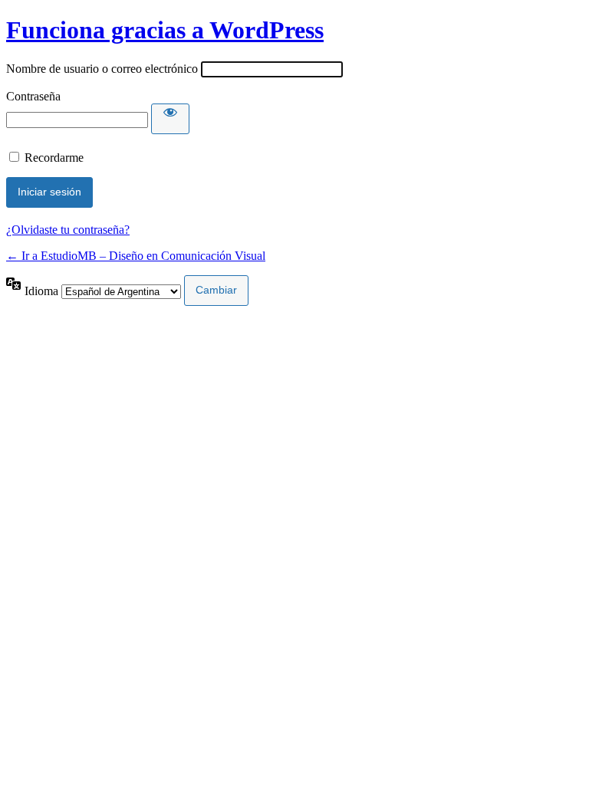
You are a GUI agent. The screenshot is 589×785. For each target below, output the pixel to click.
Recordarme (54, 157)
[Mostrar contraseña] (170, 118)
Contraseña (33, 96)
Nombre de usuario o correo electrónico (102, 68)
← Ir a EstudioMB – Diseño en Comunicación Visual (135, 255)
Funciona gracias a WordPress (165, 30)
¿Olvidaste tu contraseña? (68, 229)
